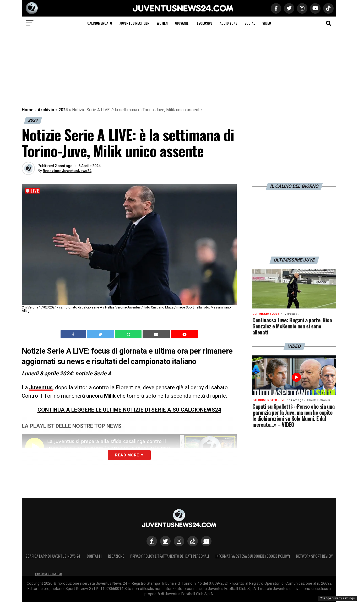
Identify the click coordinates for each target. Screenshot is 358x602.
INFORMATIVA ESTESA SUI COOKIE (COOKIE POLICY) (252, 556)
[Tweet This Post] (101, 334)
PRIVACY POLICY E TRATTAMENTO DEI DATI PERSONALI (169, 556)
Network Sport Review (314, 556)
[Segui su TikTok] (192, 541)
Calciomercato (99, 23)
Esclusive (204, 23)
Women (162, 23)
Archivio (46, 109)
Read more (127, 455)
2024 (63, 109)
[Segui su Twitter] (165, 541)
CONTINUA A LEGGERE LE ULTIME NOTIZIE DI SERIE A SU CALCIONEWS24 (129, 410)
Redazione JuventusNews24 (67, 171)
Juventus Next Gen (134, 23)
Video (266, 23)
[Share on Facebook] (74, 334)
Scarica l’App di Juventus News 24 (52, 556)
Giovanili (182, 23)
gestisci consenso (48, 573)
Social (250, 23)
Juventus (41, 387)
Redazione (116, 556)
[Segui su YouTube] (206, 541)
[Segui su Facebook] (152, 541)
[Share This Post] (129, 334)
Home (28, 109)
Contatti (94, 556)
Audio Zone (228, 23)
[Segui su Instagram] (179, 541)
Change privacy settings (337, 598)
